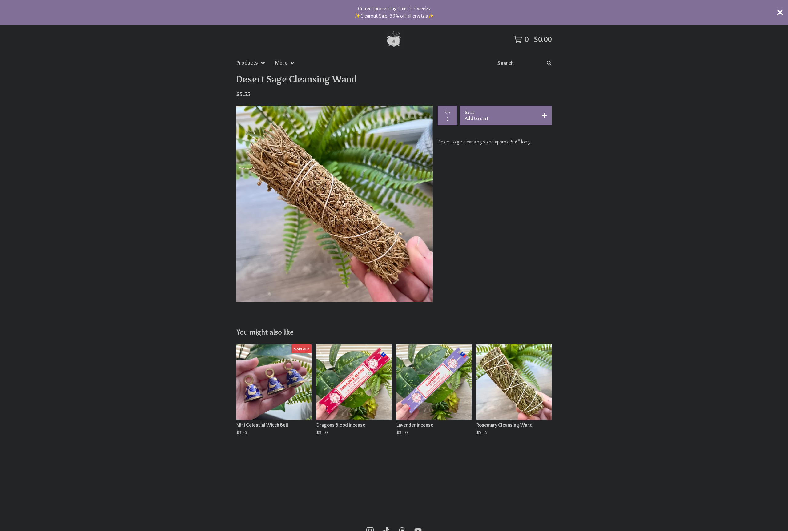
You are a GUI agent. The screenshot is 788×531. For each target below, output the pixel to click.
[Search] (549, 62)
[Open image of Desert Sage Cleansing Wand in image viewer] (334, 204)
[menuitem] (250, 62)
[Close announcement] (780, 12)
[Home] (394, 39)
